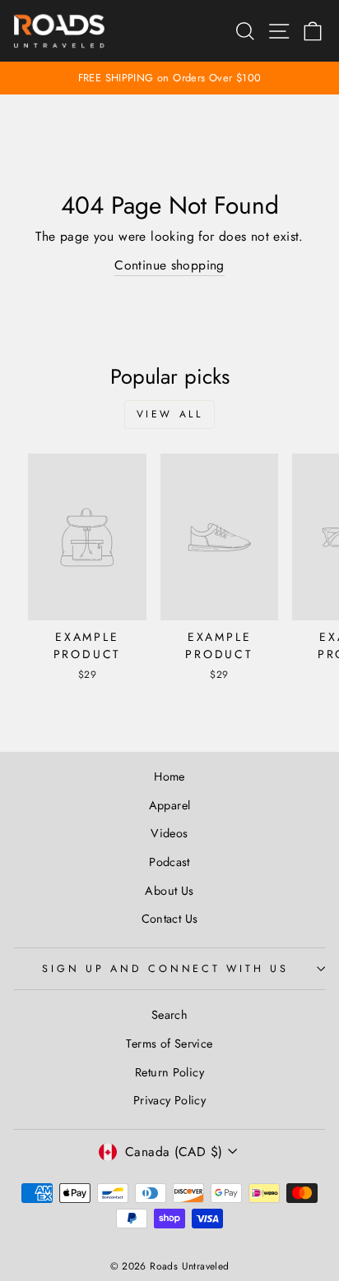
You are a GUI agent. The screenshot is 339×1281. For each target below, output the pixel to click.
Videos (169, 833)
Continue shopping (169, 265)
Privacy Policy (169, 1100)
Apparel (170, 805)
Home (169, 776)
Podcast (169, 862)
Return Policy (169, 1072)
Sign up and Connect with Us (165, 968)
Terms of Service (169, 1043)
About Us (169, 890)
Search (169, 1015)
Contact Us (170, 918)
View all (170, 414)
